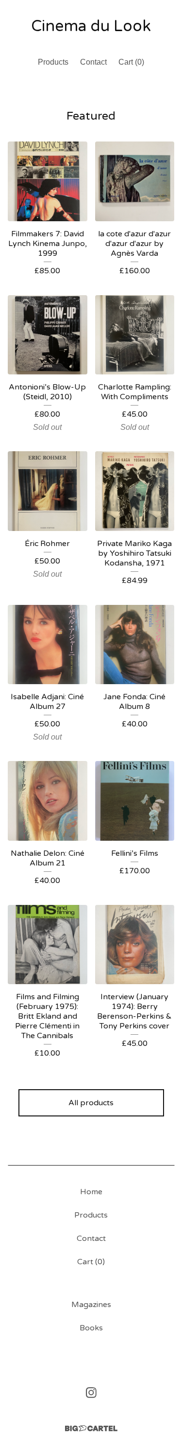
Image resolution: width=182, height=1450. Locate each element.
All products (91, 1103)
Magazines (91, 1304)
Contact (93, 62)
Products (53, 62)
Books (91, 1328)
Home (91, 1192)
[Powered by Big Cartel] (91, 1428)
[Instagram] (91, 1392)
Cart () (131, 62)
